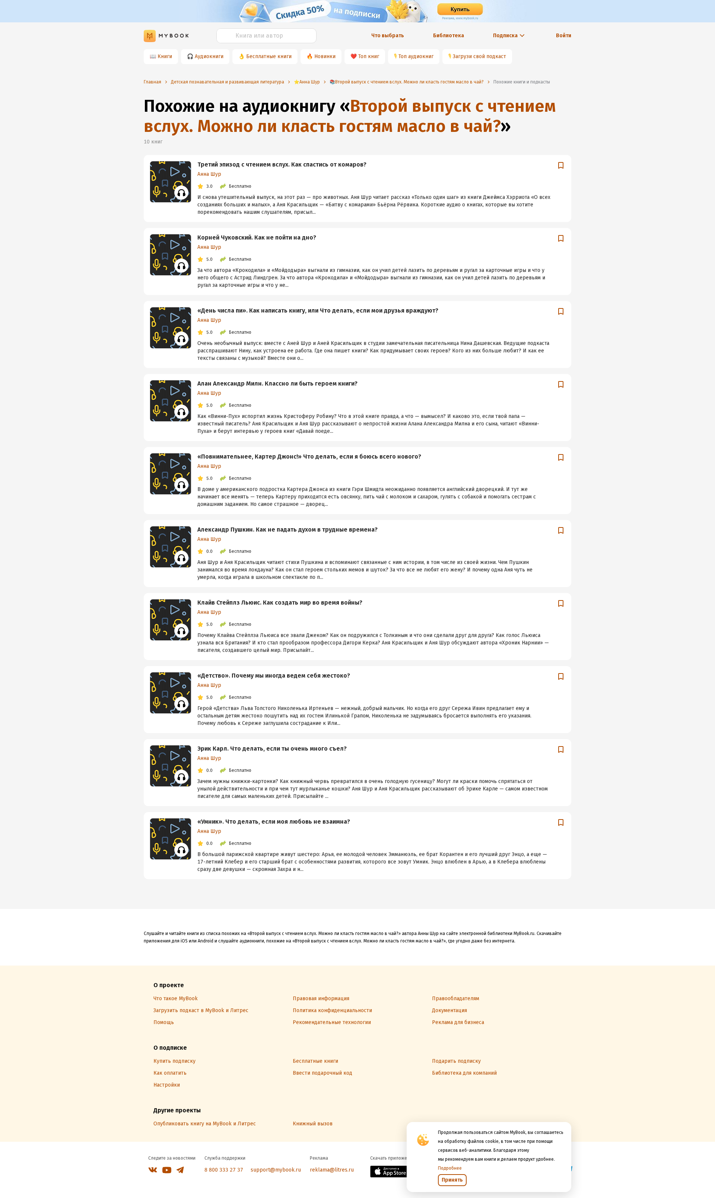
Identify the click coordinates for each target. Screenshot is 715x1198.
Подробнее (450, 1168)
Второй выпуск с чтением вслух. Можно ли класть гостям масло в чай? (350, 116)
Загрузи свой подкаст (479, 56)
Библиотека (448, 35)
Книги (165, 56)
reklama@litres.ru (332, 1170)
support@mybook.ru (276, 1170)
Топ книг (368, 56)
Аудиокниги (209, 56)
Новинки (325, 56)
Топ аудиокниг (415, 56)
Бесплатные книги (269, 56)
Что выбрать (387, 35)
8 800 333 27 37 (223, 1170)
